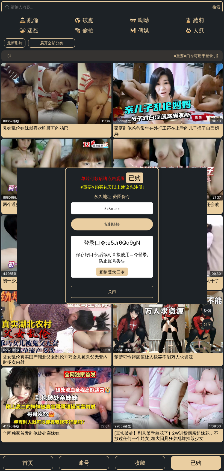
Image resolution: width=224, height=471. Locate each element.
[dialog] (112, 235)
